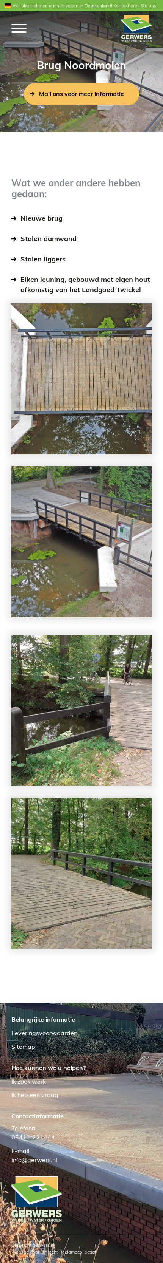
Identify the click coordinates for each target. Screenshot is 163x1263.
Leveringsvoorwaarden (44, 1033)
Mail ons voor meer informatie (81, 93)
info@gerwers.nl (34, 1160)
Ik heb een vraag (34, 1095)
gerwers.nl (44, 1245)
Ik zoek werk (28, 1081)
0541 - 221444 (33, 1137)
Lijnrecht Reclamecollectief (68, 1252)
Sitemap (23, 1046)
